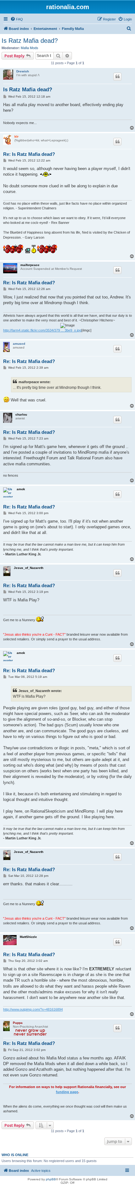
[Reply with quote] (117, 76)
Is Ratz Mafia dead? (30, 40)
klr (16, 136)
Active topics (41, 1170)
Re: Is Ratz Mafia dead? (29, 154)
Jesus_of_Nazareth (28, 568)
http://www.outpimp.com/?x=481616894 (33, 1009)
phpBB (51, 1179)
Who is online (15, 1155)
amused (19, 343)
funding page (67, 1092)
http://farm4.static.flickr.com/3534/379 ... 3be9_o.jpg (42, 330)
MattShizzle (28, 937)
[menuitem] (16, 19)
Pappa (18, 1022)
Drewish (22, 71)
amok (21, 489)
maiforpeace (30, 265)
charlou (21, 414)
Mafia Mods (29, 48)
